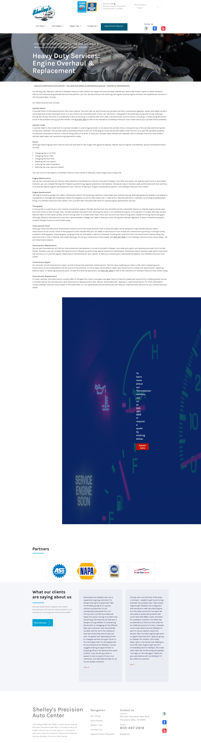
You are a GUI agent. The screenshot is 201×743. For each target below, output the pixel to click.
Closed (139, 8)
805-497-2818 (108, 4)
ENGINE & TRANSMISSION (73, 47)
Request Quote (142, 446)
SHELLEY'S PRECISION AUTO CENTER (52, 43)
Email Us (125, 734)
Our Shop (40, 26)
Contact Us (91, 26)
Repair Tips (74, 26)
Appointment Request (113, 26)
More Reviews (40, 622)
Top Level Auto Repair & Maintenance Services (85, 86)
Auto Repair (57, 26)
